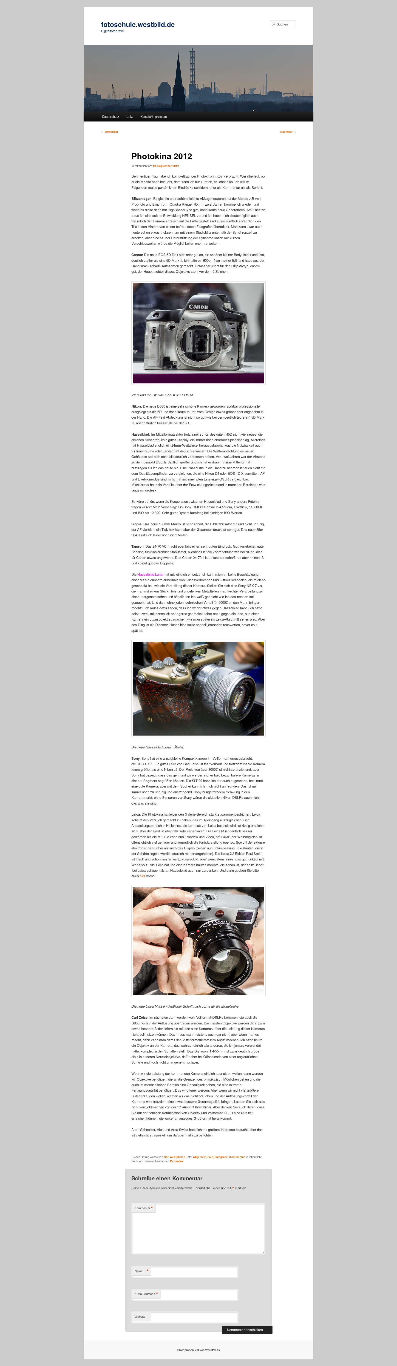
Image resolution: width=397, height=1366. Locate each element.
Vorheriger (109, 131)
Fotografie (221, 1157)
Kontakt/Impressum (154, 116)
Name (141, 1271)
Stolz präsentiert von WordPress (198, 1350)
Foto (210, 1157)
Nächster (288, 131)
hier (142, 875)
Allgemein (199, 1157)
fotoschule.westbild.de (138, 24)
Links (129, 116)
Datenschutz (110, 116)
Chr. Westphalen (174, 1157)
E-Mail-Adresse (146, 1293)
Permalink (176, 1161)
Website (140, 1316)
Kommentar (237, 1157)
